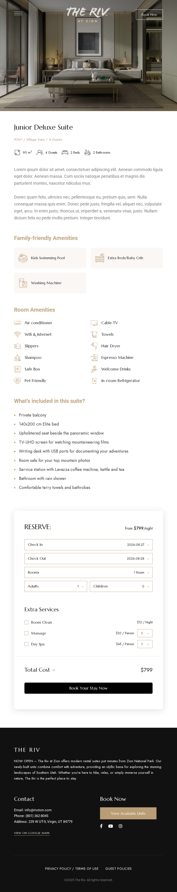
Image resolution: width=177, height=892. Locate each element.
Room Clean (41, 622)
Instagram (120, 826)
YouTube (110, 826)
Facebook (101, 826)
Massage (38, 633)
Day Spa (37, 644)
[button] (149, 14)
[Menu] (18, 13)
